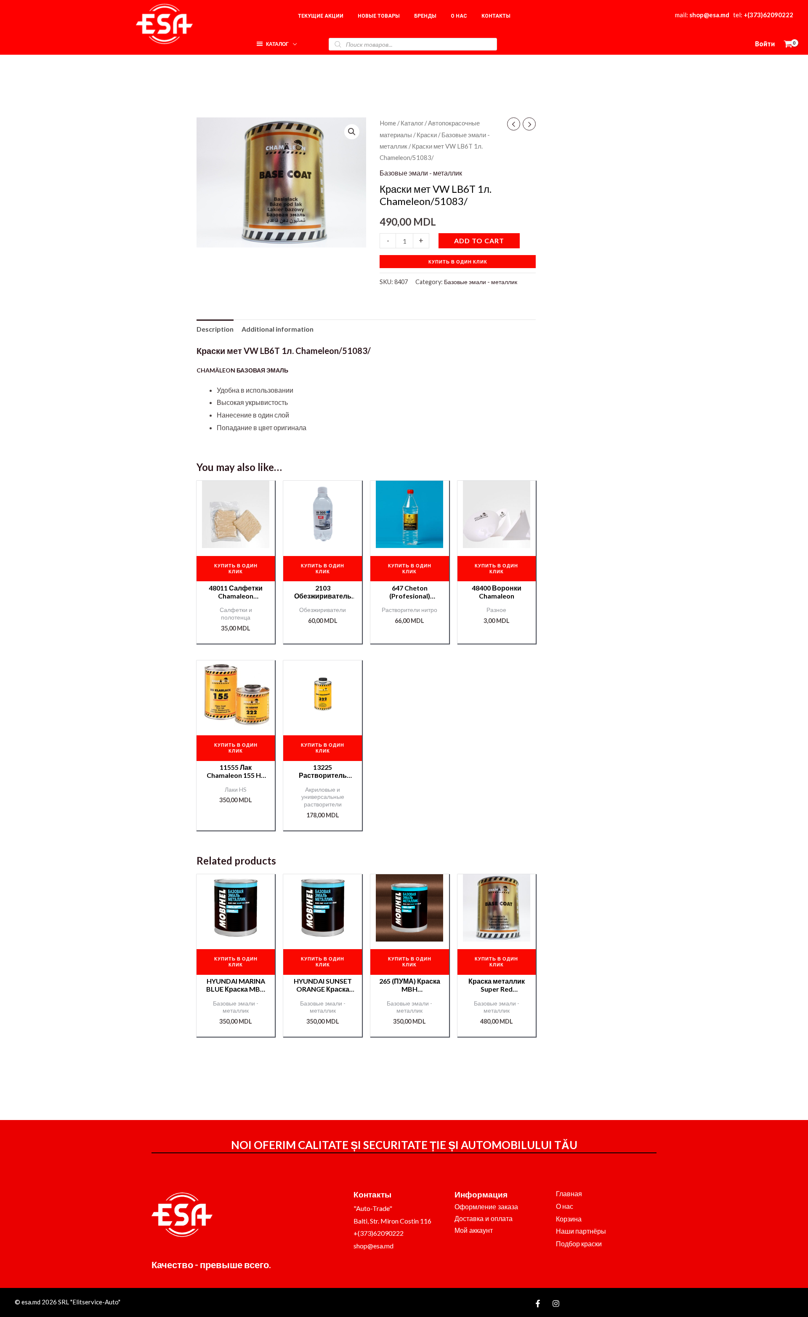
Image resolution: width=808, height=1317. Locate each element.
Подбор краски (579, 1244)
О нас (564, 1206)
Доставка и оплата (483, 1218)
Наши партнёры (581, 1231)
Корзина (569, 1219)
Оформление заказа (486, 1207)
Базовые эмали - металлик (421, 173)
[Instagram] (556, 1303)
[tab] (215, 329)
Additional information (278, 329)
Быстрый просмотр (236, 541)
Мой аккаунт (473, 1230)
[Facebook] (538, 1303)
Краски (427, 134)
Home (388, 123)
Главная (569, 1193)
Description (215, 329)
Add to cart (479, 241)
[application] (293, 42)
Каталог (412, 123)
